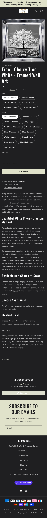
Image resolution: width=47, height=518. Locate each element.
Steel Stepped (28, 132)
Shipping (12, 89)
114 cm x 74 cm (10, 108)
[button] (4, 11)
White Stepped (10, 137)
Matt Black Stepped (12, 127)
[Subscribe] (39, 428)
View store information (13, 188)
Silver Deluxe (9, 147)
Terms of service (10, 513)
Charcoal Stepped (29, 117)
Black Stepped (10, 117)
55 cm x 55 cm (10, 98)
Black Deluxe (27, 137)
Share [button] (6, 360)
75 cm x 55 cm (28, 98)
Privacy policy (38, 509)
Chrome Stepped (11, 122)
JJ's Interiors (14, 509)
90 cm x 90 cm (28, 103)
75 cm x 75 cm (10, 103)
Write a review (23, 393)
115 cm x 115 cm (29, 108)
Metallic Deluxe (26, 142)
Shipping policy (23, 513)
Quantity (5, 152)
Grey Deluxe (9, 142)
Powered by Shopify (24, 509)
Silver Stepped (10, 132)
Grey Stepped (29, 122)
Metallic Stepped (33, 127)
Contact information (37, 513)
